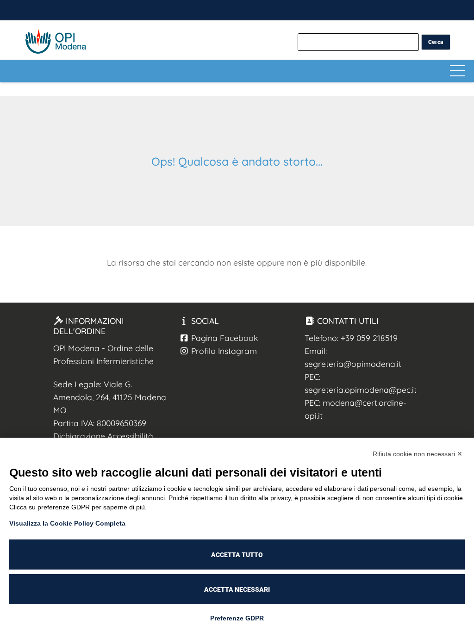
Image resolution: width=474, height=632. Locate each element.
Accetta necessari (237, 589)
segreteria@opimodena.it (353, 364)
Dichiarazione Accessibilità (103, 436)
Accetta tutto (237, 554)
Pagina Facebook (223, 338)
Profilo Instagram (223, 351)
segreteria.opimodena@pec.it (361, 389)
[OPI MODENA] (461, 10)
